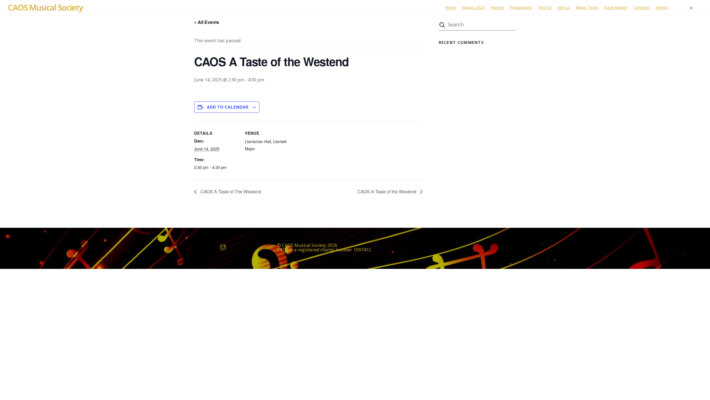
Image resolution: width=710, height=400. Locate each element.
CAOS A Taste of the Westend (387, 191)
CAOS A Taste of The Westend (230, 191)
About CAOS (473, 7)
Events (662, 7)
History (497, 7)
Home (450, 7)
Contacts (641, 7)
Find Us (545, 7)
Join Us (563, 7)
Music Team (587, 7)
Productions (521, 7)
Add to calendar (227, 107)
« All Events (206, 22)
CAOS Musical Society (304, 245)
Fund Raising (615, 7)
